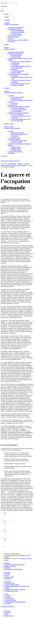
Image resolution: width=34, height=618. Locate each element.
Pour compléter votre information (13, 569)
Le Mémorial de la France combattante (14, 589)
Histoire (20, 163)
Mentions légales (8, 616)
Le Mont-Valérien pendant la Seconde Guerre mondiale (15, 164)
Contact (6, 560)
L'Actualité (7, 574)
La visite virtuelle (9, 598)
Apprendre (7, 572)
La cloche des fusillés (10, 600)
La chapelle (7, 597)
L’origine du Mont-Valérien (11, 584)
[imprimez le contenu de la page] (10, 161)
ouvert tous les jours (25, 558)
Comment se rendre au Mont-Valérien (14, 564)
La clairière (7, 595)
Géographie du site (9, 583)
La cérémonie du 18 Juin (11, 591)
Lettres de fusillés (9, 577)
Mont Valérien (12, 163)
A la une (6, 575)
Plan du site (7, 611)
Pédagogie (7, 567)
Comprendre (7, 581)
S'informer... (7, 563)
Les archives (7, 578)
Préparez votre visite (9, 566)
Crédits (6, 614)
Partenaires (7, 612)
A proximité (7, 603)
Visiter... (6, 594)
